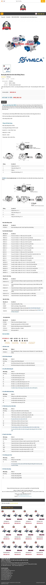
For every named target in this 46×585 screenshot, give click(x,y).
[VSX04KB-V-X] (28, 519)
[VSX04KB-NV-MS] (17, 551)
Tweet (8, 78)
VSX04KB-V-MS (40, 521)
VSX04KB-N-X (6, 521)
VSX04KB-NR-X (28, 537)
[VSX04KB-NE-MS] (39, 551)
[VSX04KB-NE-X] (28, 551)
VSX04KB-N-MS (17, 521)
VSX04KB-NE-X (28, 552)
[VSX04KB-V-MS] (39, 519)
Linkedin (13, 78)
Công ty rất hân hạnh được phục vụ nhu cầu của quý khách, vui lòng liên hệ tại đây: (23, 488)
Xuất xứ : (6, 83)
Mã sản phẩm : (5, 81)
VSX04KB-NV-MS (17, 552)
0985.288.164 (41, 14)
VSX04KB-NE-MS (39, 552)
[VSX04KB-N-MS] (17, 519)
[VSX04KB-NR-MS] (39, 535)
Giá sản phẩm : (5, 92)
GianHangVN (43, 582)
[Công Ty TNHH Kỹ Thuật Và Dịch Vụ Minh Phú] (23, 10)
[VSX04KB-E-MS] (17, 535)
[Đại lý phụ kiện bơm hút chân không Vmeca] (23, 42)
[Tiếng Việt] (1, 1)
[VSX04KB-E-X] (6, 535)
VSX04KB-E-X (6, 537)
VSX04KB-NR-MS (39, 537)
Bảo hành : (6, 85)
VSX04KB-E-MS (17, 537)
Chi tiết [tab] (4, 102)
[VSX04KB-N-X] (6, 519)
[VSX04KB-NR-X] (28, 535)
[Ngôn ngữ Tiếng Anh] (4, 1)
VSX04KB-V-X (28, 521)
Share (3, 78)
